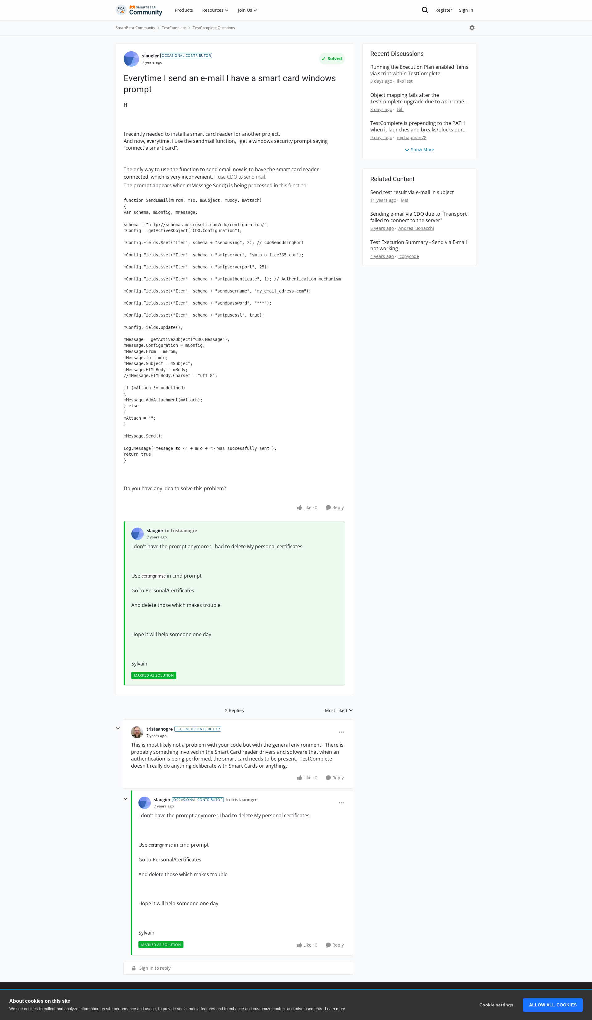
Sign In (466, 10)
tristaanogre (159, 729)
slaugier (150, 56)
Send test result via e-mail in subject (412, 192)
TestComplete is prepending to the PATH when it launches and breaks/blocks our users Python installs (417, 126)
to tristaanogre (181, 530)
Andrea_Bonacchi (416, 228)
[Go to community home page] (139, 10)
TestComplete (174, 27)
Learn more (335, 1008)
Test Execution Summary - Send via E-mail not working (418, 245)
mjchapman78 (411, 137)
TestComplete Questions (214, 27)
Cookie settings (496, 1005)
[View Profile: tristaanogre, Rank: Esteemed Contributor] (137, 732)
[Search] (425, 10)
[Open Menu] (472, 27)
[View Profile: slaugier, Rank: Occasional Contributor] (131, 59)
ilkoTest (405, 81)
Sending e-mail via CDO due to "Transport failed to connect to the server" (418, 217)
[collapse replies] (117, 728)
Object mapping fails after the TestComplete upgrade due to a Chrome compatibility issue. (417, 98)
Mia (405, 200)
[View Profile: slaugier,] (137, 534)
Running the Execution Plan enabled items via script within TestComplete (419, 70)
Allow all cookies (553, 1005)
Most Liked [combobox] (339, 710)
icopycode (408, 256)
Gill (400, 109)
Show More (422, 149)
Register (443, 10)
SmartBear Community (135, 27)
